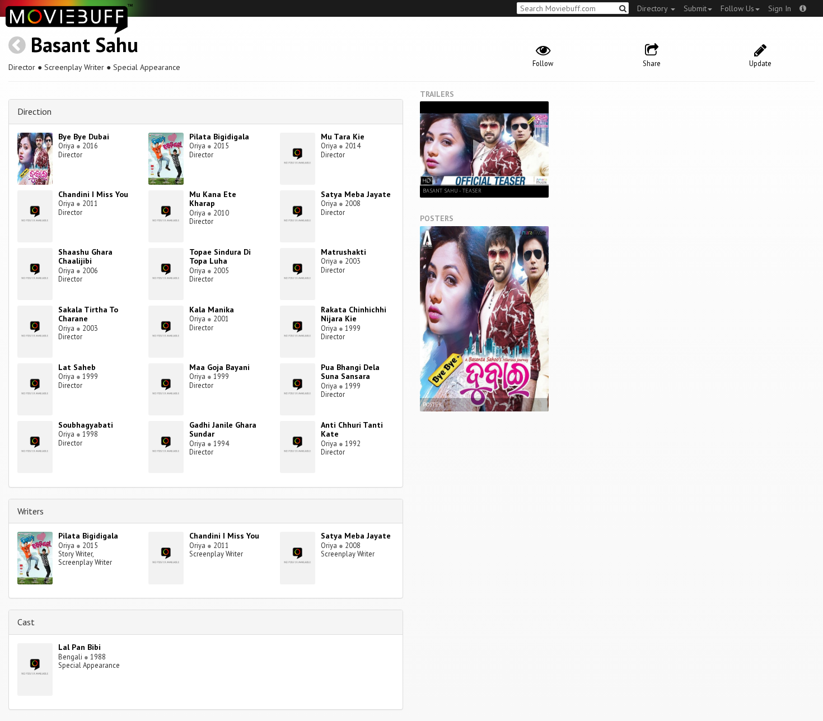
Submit (695, 8)
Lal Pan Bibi (79, 647)
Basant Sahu (84, 44)
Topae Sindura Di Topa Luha (220, 256)
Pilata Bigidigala (219, 137)
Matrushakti (343, 252)
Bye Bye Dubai (83, 137)
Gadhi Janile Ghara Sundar (222, 429)
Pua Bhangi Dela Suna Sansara (350, 372)
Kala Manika (211, 310)
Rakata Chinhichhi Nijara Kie (353, 314)
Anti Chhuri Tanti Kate (352, 429)
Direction (34, 111)
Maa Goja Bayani (219, 367)
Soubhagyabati (85, 425)
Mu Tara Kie (342, 137)
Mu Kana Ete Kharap (212, 199)
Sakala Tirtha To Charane (88, 314)
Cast (26, 622)
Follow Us (737, 8)
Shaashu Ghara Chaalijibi (85, 256)
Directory (653, 8)
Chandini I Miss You (93, 194)
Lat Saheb (77, 367)
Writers (30, 511)
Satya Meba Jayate (356, 194)
